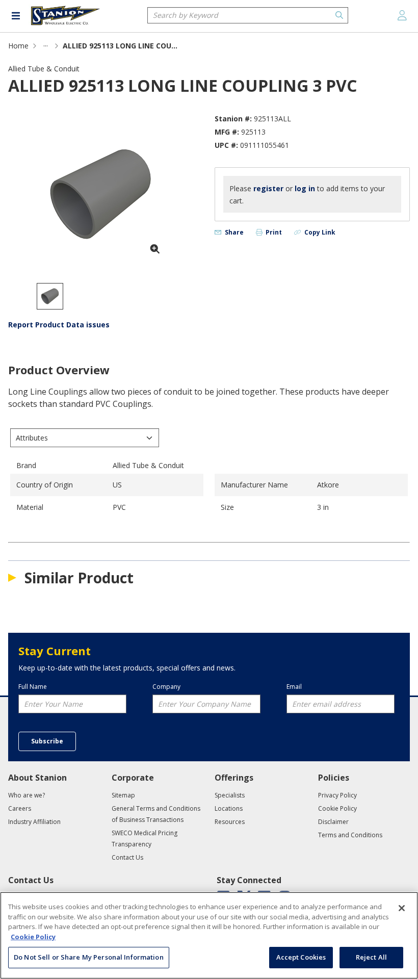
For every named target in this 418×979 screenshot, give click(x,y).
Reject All (371, 957)
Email (294, 686)
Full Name (32, 686)
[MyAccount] (402, 15)
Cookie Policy (33, 936)
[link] (45, 45)
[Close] (401, 908)
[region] (209, 935)
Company (166, 686)
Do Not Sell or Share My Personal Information (89, 957)
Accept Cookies (301, 957)
